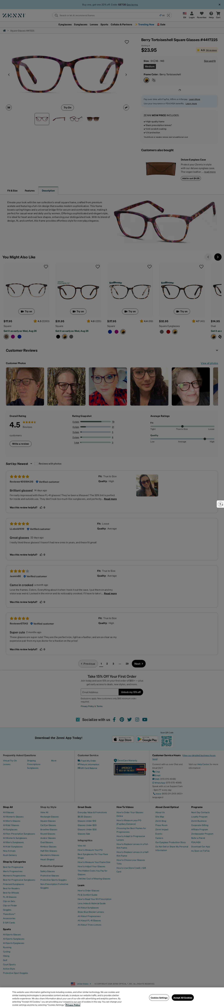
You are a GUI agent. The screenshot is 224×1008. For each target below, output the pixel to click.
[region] (112, 997)
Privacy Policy (73, 1004)
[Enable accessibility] (220, 504)
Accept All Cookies (182, 997)
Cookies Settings (159, 997)
